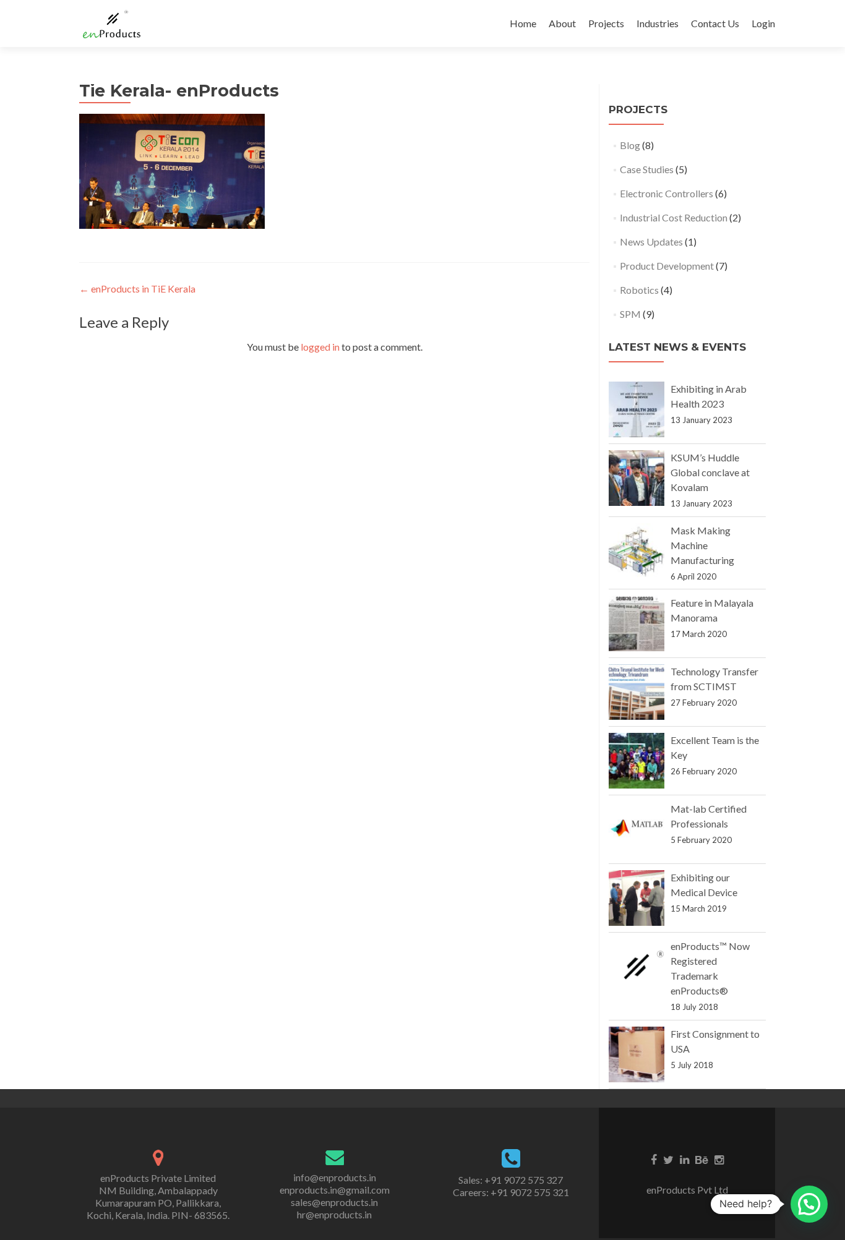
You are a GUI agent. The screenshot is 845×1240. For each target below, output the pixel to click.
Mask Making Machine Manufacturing (702, 545)
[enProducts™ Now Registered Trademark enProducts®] (636, 966)
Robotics (639, 290)
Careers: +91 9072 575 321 (511, 1192)
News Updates (651, 241)
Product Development (667, 266)
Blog (630, 145)
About (562, 23)
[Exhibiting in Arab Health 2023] (636, 409)
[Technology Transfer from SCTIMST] (636, 692)
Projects (606, 23)
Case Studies (647, 169)
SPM (630, 314)
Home (523, 23)
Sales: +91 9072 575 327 (510, 1180)
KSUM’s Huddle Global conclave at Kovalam (710, 472)
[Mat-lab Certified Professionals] (636, 829)
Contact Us (715, 23)
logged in (320, 347)
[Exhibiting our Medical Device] (636, 898)
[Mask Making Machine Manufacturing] (636, 551)
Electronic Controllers (666, 193)
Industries (658, 23)
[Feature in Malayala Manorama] (636, 623)
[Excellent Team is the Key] (636, 761)
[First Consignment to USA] (636, 1054)
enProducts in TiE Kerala (137, 288)
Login (763, 23)
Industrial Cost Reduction (673, 217)
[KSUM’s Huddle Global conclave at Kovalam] (636, 478)
